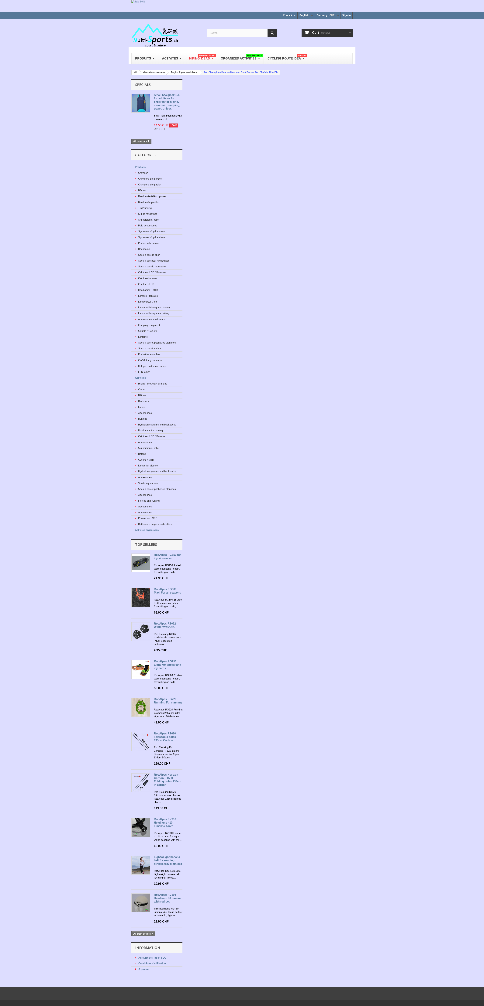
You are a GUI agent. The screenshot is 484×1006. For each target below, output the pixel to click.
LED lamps (143, 372)
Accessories (144, 413)
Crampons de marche (149, 178)
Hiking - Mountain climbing (152, 383)
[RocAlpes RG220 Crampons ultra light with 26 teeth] (140, 707)
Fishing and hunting (148, 500)
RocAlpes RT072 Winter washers (165, 625)
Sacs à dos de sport (148, 254)
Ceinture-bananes (147, 278)
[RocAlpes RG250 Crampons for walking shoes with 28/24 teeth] (140, 669)
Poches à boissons (148, 243)
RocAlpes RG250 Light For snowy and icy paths (167, 665)
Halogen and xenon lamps (152, 366)
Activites (170, 58)
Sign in (346, 15)
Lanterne (142, 336)
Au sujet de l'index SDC (152, 957)
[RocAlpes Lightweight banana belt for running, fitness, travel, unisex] (140, 865)
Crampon (142, 172)
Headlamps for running (150, 430)
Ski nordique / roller (148, 219)
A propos (143, 969)
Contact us (289, 15)
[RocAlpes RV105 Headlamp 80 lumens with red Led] (140, 902)
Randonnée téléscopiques (151, 196)
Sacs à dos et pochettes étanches (156, 342)
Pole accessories (147, 225)
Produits (143, 58)
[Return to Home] (135, 72)
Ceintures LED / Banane (151, 436)
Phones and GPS (147, 518)
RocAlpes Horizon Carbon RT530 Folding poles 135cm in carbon (167, 779)
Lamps (141, 407)
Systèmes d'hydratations (151, 231)
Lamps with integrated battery (154, 307)
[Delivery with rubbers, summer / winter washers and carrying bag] (140, 741)
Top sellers (146, 544)
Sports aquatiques (147, 483)
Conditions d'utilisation (152, 963)
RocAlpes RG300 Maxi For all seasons (167, 591)
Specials (143, 84)
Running (142, 418)
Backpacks (143, 249)
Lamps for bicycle (147, 465)
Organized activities (241, 57)
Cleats (141, 389)
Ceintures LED (145, 284)
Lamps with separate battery (153, 313)
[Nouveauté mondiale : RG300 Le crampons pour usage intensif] (140, 597)
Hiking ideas (202, 57)
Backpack (143, 401)
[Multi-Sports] (166, 34)
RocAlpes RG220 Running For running (168, 700)
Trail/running (144, 208)
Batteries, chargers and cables (154, 524)
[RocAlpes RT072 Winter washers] (140, 631)
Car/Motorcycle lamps (149, 360)
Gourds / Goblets (147, 331)
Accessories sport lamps (151, 319)
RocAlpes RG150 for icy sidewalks (167, 556)
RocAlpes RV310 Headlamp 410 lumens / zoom (165, 823)
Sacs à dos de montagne (151, 266)
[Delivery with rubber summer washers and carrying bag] (140, 782)
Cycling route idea (287, 57)
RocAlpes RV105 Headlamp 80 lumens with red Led (167, 898)
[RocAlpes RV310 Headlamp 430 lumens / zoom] (140, 827)
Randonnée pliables (148, 202)
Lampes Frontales (147, 295)
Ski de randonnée (147, 213)
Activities (140, 377)
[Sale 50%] (242, 6)
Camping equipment (148, 325)
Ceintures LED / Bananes (151, 272)
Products (140, 167)
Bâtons (141, 190)
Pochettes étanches (148, 354)
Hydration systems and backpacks (156, 424)
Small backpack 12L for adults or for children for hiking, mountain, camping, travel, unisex (167, 101)
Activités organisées (147, 530)
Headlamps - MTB (147, 290)
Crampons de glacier (149, 184)
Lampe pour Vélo (147, 301)
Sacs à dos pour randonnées (153, 260)
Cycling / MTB (145, 459)
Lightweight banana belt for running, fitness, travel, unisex (168, 860)
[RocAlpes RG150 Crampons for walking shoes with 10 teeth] (140, 563)
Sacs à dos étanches (149, 348)
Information (147, 947)
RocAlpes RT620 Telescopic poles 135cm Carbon (165, 737)
